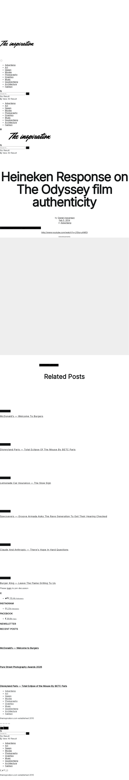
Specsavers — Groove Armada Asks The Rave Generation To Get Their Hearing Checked (53, 516)
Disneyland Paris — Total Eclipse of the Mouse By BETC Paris (38, 449)
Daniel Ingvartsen (66, 218)
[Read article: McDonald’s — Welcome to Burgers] (64, 398)
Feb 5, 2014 (64, 220)
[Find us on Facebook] (1, 770)
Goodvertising (11, 82)
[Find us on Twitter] (4, 770)
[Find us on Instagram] (7, 770)
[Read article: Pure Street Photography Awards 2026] (64, 657)
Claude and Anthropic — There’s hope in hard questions (34, 549)
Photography (11, 74)
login (9, 588)
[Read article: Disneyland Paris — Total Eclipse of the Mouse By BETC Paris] (64, 431)
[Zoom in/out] (9, 723)
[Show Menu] (1, 129)
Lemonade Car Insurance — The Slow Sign (25, 483)
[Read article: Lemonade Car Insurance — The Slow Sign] (64, 465)
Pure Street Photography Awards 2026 (21, 666)
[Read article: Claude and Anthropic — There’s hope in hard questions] (64, 531)
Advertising (10, 65)
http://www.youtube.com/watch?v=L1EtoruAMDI (64, 232)
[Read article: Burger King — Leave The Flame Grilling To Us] (64, 565)
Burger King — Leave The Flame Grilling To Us (28, 583)
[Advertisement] (64, 17)
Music (8, 79)
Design (8, 70)
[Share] (4, 723)
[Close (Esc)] (1, 723)
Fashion (8, 86)
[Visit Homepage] (17, 46)
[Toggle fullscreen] (6, 723)
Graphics (9, 77)
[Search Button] (1, 91)
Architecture (11, 84)
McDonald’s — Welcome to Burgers (21, 416)
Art (6, 67)
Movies (8, 72)
